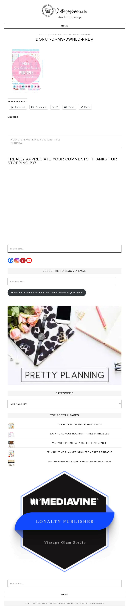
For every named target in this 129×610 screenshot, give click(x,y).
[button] (64, 26)
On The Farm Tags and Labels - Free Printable (79, 461)
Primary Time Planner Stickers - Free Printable (79, 452)
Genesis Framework (91, 603)
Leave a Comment (81, 35)
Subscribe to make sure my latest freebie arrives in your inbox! (47, 292)
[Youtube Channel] (29, 260)
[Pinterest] (23, 260)
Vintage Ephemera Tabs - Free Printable (79, 443)
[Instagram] (17, 260)
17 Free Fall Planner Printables (79, 424)
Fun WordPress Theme (61, 603)
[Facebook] (10, 260)
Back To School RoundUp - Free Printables (79, 433)
